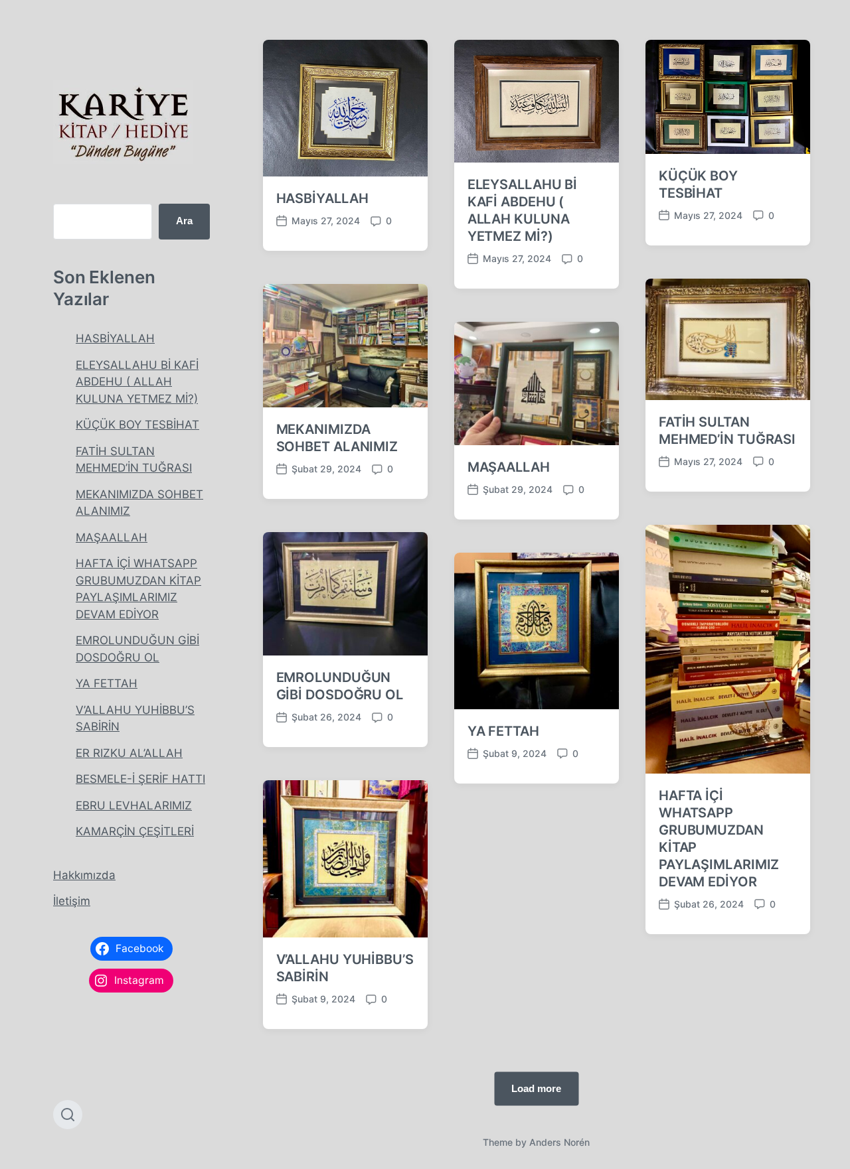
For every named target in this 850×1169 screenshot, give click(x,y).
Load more (536, 1088)
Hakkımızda (84, 875)
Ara (184, 220)
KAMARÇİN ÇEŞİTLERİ (135, 831)
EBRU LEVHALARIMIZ (134, 805)
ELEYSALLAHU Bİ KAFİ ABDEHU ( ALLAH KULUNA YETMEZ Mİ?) (137, 381)
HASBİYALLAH (115, 338)
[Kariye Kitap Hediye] (123, 122)
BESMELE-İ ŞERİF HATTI (140, 779)
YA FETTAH (106, 683)
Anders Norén (559, 1142)
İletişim (71, 901)
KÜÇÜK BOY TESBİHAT (137, 424)
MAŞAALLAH (111, 537)
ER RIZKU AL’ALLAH (129, 753)
